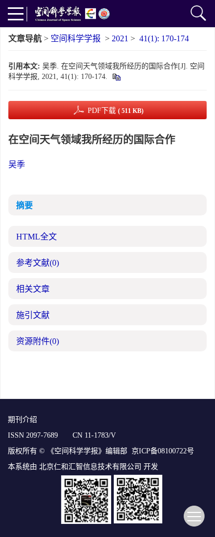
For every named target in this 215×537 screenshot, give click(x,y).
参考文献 (37, 262)
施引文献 (33, 315)
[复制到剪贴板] (116, 77)
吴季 (16, 164)
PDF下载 (116, 111)
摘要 (24, 205)
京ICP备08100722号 (163, 451)
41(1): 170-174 (164, 38)
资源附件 (37, 341)
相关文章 (33, 288)
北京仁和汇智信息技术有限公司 (90, 467)
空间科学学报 (76, 38)
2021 (120, 38)
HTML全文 (36, 236)
